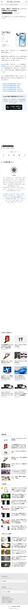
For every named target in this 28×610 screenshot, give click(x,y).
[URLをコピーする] (24, 155)
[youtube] (14, 606)
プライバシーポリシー (7, 600)
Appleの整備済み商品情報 (8, 146)
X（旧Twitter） (6, 193)
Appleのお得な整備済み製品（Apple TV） (13, 89)
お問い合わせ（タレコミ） (8, 598)
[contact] (19, 606)
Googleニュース (12, 195)
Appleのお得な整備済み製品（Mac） (11, 85)
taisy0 (14, 175)
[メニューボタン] (26, 1)
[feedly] (15, 606)
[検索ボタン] (1, 1)
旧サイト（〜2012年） (7, 602)
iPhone (8, 148)
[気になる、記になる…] (14, 1)
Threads (18, 193)
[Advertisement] (14, 25)
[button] (3, 155)
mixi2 (18, 195)
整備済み (12, 148)
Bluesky (22, 193)
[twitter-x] (10, 606)
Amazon (3, 64)
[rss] (17, 606)
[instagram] (12, 606)
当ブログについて (6, 597)
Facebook (12, 193)
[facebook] (8, 606)
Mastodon (5, 195)
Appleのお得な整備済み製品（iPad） (11, 87)
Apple (4, 148)
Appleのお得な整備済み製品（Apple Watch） (13, 91)
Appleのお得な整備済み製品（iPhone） (12, 83)
